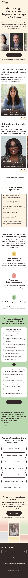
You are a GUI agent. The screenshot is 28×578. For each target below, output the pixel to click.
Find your (14, 55)
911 (9, 564)
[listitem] (14, 100)
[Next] (25, 118)
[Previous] (21, 118)
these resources (16, 564)
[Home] (14, 558)
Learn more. (21, 177)
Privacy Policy (20, 567)
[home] (4, 2)
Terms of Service (8, 567)
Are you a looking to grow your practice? (14, 59)
